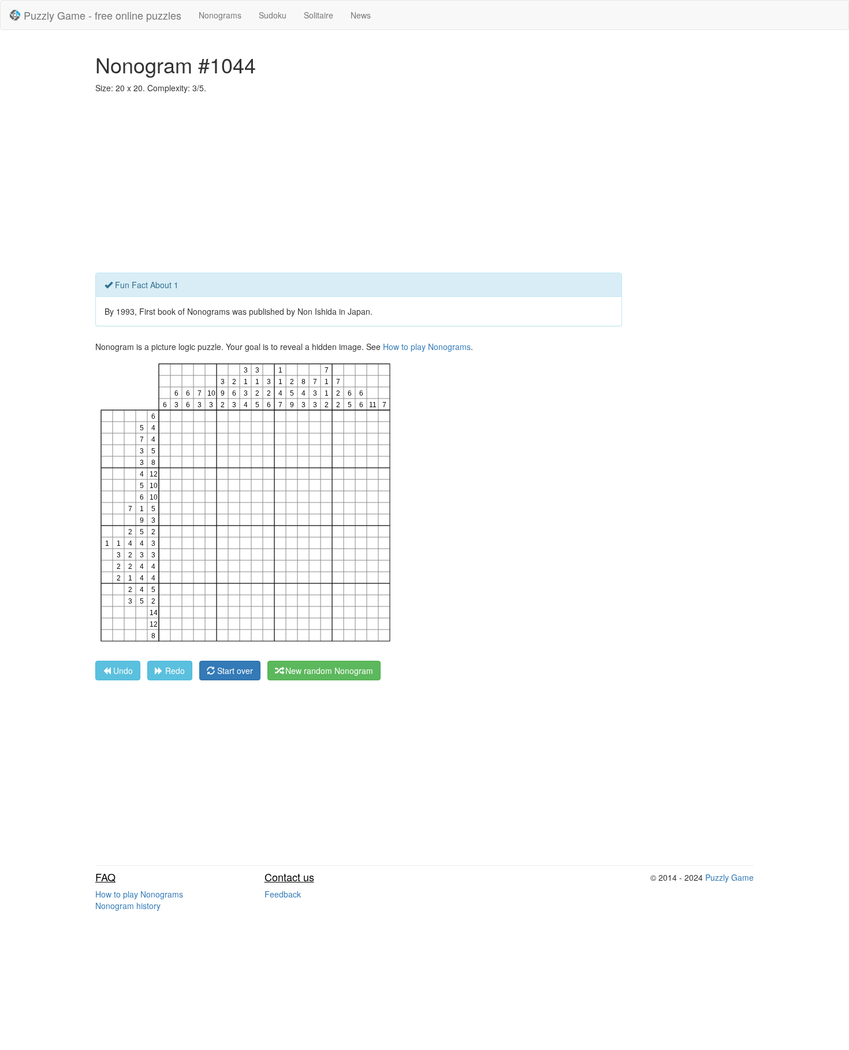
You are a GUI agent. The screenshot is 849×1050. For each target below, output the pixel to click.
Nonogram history (128, 905)
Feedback (283, 894)
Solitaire (318, 15)
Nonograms (220, 15)
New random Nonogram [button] (328, 670)
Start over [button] (234, 670)
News (361, 15)
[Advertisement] (424, 186)
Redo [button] (174, 670)
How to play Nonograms (427, 346)
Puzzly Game (729, 877)
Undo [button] (122, 670)
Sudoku (272, 15)
